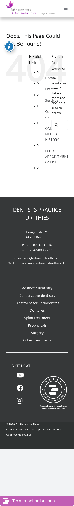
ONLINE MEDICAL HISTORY (52, 134)
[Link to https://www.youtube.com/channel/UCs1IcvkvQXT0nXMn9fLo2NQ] (20, 375)
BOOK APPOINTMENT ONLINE (57, 157)
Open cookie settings (19, 434)
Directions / (25, 429)
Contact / (12, 429)
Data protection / (42, 429)
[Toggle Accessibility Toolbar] (9, 47)
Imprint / (57, 429)
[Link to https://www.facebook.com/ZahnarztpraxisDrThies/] (20, 388)
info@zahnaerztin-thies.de (42, 258)
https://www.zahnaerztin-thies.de (41, 263)
